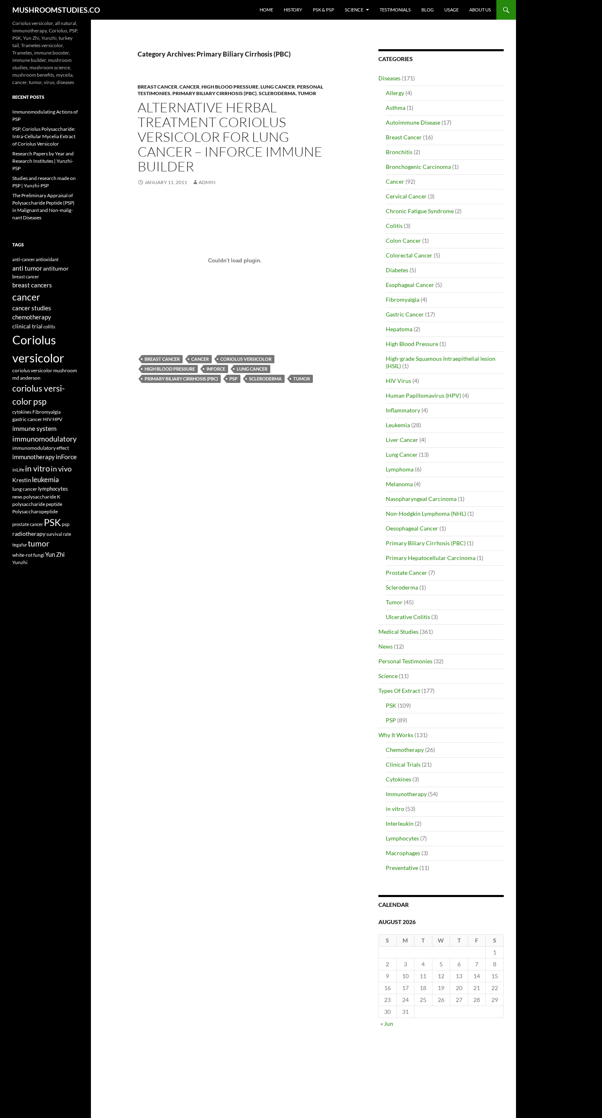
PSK (391, 705)
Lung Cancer (277, 87)
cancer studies (31, 308)
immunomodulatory (44, 439)
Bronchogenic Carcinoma (418, 166)
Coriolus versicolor (246, 359)
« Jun (386, 1023)
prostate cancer (27, 524)
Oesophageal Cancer (412, 528)
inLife (18, 469)
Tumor (307, 93)
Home (266, 9)
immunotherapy (33, 456)
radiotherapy (28, 534)
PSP (391, 720)
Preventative (402, 867)
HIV (47, 419)
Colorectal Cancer (409, 255)
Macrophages (403, 852)
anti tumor (27, 268)
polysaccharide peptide (37, 504)
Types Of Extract (399, 690)
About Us (480, 9)
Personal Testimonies (405, 661)
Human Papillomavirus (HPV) (423, 395)
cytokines (22, 411)
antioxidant (47, 259)
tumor (301, 378)
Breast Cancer (157, 87)
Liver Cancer (402, 439)
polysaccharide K (41, 496)
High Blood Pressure (229, 87)
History (293, 9)
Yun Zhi (55, 554)
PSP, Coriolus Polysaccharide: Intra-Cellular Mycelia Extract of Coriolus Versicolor (43, 136)
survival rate (58, 534)
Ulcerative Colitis (408, 616)
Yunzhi (19, 562)
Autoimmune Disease (413, 122)
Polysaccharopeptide (35, 511)
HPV (57, 419)
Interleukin (400, 823)
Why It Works (395, 734)
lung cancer (252, 368)
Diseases (389, 78)
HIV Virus (398, 380)
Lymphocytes (402, 838)
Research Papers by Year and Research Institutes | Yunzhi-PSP (43, 160)
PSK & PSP (323, 9)
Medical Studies (398, 631)
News (385, 646)
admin (207, 182)
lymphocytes (53, 488)
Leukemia (398, 424)
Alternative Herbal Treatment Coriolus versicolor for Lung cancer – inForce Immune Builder (230, 137)
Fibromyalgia (402, 299)
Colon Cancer (403, 240)
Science (354, 9)
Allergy (395, 92)
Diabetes (397, 269)
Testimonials (395, 9)
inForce (215, 368)
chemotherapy (31, 317)
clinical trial (27, 326)
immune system (34, 428)
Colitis (394, 225)
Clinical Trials (403, 764)
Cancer (189, 87)
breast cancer (162, 359)
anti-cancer (23, 259)
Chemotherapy (405, 749)
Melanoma (399, 483)
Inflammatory (403, 410)
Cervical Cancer (406, 196)
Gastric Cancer (405, 314)
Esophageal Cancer (410, 284)
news (17, 496)
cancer (200, 359)
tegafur (19, 544)
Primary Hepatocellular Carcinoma (430, 557)
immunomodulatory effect (40, 448)
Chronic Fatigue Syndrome (420, 210)
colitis (49, 326)
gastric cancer (27, 419)
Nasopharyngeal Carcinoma (421, 498)
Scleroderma (277, 93)
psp (233, 378)
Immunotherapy (406, 793)
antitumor (56, 268)
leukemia (45, 479)
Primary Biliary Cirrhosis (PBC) (214, 93)
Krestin (21, 480)
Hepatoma (399, 329)
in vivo (61, 469)
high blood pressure (170, 368)
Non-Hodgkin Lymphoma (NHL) (426, 513)
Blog (427, 9)
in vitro (395, 808)
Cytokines (398, 779)
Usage (451, 9)
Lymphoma (400, 469)
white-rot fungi (28, 555)
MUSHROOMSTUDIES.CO (56, 9)
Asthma (395, 107)
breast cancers (32, 285)
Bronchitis (399, 151)
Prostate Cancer (406, 572)
